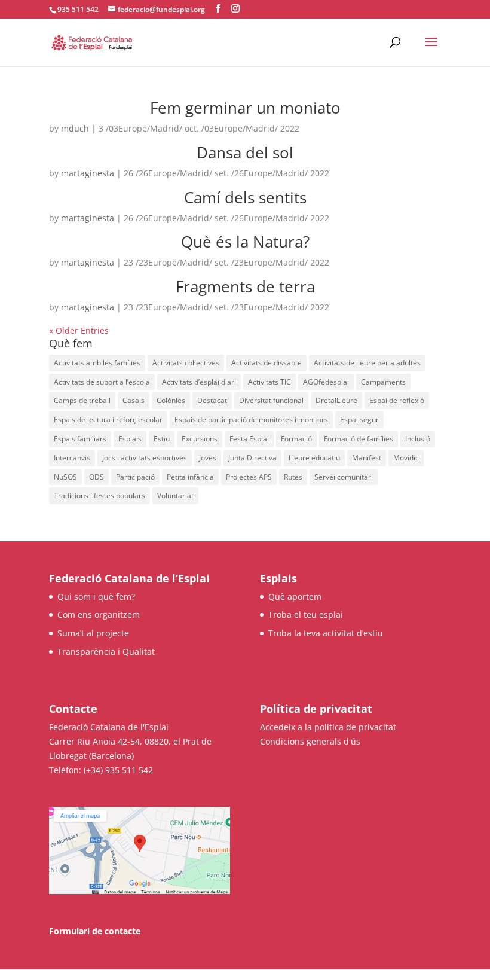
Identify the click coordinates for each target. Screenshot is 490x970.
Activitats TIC (269, 382)
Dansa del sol (245, 152)
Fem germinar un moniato (245, 107)
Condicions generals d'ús (310, 741)
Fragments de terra (245, 286)
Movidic (406, 458)
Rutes (293, 477)
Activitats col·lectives (185, 363)
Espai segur (359, 419)
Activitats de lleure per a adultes (367, 363)
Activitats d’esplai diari (199, 382)
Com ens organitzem (98, 614)
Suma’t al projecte (93, 633)
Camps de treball (82, 400)
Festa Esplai (249, 439)
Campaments (383, 382)
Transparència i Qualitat (106, 651)
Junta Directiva (252, 458)
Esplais (130, 439)
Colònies (171, 400)
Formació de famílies (358, 439)
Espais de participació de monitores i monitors (251, 419)
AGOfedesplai (326, 382)
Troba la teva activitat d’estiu (325, 633)
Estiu (162, 439)
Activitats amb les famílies (97, 363)
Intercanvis (72, 458)
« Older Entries (79, 330)
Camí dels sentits (245, 197)
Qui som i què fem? (96, 596)
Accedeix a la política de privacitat (328, 727)
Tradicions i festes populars (99, 495)
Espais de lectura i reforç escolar (108, 419)
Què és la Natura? (245, 241)
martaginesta (87, 173)
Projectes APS (249, 477)
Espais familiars (80, 439)
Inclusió (417, 439)
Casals (133, 400)
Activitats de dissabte (266, 363)
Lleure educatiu (314, 458)
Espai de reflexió (396, 400)
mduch (75, 128)
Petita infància (190, 477)
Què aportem (294, 596)
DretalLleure (336, 400)
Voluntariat (175, 495)
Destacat (212, 400)
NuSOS (65, 477)
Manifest (366, 458)
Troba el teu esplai (305, 614)
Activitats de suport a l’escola (102, 382)
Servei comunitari (343, 477)
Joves (207, 458)
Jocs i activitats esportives (144, 458)
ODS (96, 477)
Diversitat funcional (271, 400)
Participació (135, 477)
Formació (296, 439)
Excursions (200, 439)
